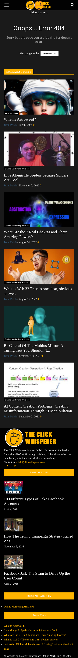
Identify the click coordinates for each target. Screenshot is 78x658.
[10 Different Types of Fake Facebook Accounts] (39, 487)
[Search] (72, 5)
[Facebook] (7, 466)
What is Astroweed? (20, 119)
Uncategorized (11, 113)
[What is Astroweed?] (39, 97)
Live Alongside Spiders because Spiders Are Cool (30, 630)
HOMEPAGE (49, 53)
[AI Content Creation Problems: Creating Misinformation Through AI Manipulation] (39, 380)
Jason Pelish (10, 125)
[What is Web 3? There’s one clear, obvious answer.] (39, 266)
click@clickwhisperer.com (30, 462)
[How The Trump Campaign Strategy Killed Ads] (39, 524)
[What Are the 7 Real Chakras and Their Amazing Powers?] (39, 209)
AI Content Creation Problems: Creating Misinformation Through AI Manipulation (38, 408)
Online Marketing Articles (17, 168)
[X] (15, 466)
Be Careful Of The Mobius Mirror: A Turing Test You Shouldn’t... (33, 348)
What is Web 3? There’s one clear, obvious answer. (31, 639)
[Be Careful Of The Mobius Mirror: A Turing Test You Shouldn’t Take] (39, 323)
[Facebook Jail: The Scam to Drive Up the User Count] (39, 562)
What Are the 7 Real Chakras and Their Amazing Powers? (35, 635)
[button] (6, 5)
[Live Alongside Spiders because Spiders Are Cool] (39, 149)
